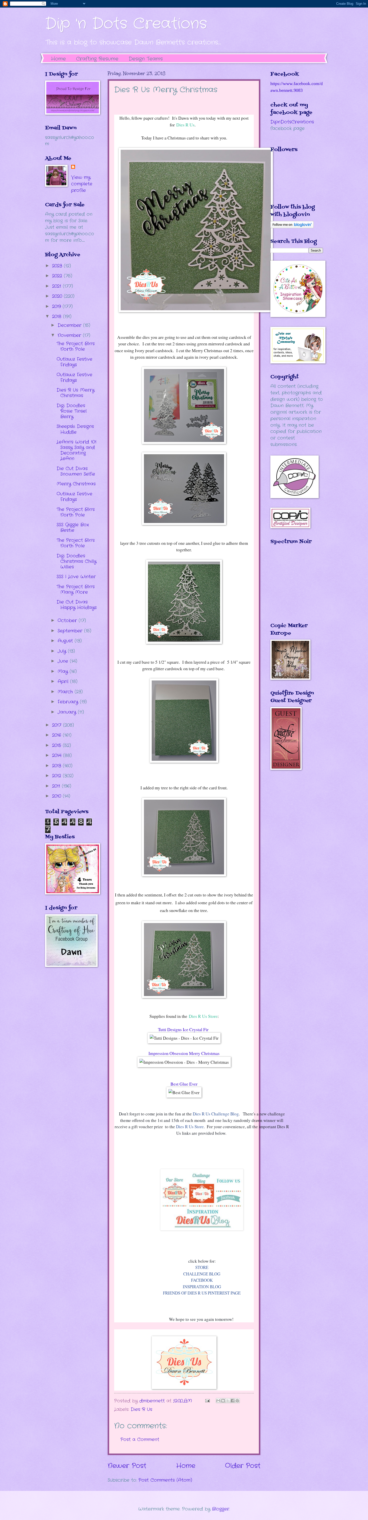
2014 (57, 755)
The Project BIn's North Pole (76, 346)
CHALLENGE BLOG (201, 1274)
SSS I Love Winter (76, 576)
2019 (57, 306)
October (68, 620)
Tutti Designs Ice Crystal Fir (184, 1029)
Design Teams (146, 58)
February (69, 702)
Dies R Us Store (203, 1016)
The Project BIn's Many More (76, 589)
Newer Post (127, 1466)
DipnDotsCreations (292, 122)
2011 (57, 786)
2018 (57, 316)
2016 (57, 735)
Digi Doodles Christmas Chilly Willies (76, 561)
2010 (57, 796)
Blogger (220, 1509)
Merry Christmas (76, 484)
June (64, 661)
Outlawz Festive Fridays (74, 362)
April (64, 681)
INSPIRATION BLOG (202, 1286)
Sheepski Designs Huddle (75, 429)
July (63, 651)
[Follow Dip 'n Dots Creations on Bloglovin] (292, 227)
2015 (57, 745)
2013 (57, 766)
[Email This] (218, 1400)
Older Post (242, 1466)
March (66, 692)
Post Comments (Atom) (165, 1480)
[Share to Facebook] (232, 1400)
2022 (58, 276)
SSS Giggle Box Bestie (73, 527)
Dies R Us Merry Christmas (75, 393)
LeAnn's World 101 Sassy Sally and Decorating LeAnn (76, 450)
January (68, 712)
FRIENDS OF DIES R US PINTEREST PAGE (202, 1293)
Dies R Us (185, 125)
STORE (201, 1267)
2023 (58, 266)
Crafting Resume (97, 58)
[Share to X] (227, 1400)
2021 (57, 286)
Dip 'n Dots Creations (126, 24)
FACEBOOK (202, 1280)
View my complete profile (81, 184)
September (71, 631)
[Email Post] (207, 1401)
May (64, 671)
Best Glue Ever (184, 1084)
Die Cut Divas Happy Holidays (77, 605)
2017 (57, 725)
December (70, 325)
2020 (58, 296)
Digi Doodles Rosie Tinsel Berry (72, 411)
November (70, 335)
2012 (57, 776)
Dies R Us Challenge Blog (216, 1114)
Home (58, 58)
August (66, 641)
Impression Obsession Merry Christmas (184, 1053)
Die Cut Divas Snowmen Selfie (76, 471)
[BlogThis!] (223, 1400)
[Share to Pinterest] (237, 1400)
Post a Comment (139, 1439)
